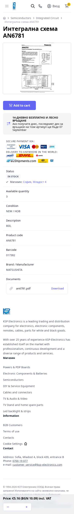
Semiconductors (21, 18)
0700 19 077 (20, 461)
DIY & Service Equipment (19, 386)
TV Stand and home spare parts (23, 405)
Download (57, 288)
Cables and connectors (17, 392)
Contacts (8, 437)
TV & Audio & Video (15, 398)
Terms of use (11, 431)
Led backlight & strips (17, 411)
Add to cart (21, 105)
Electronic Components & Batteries (25, 373)
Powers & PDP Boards (16, 367)
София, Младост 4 (34, 182)
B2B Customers (12, 425)
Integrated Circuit (47, 18)
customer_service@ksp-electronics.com (37, 464)
